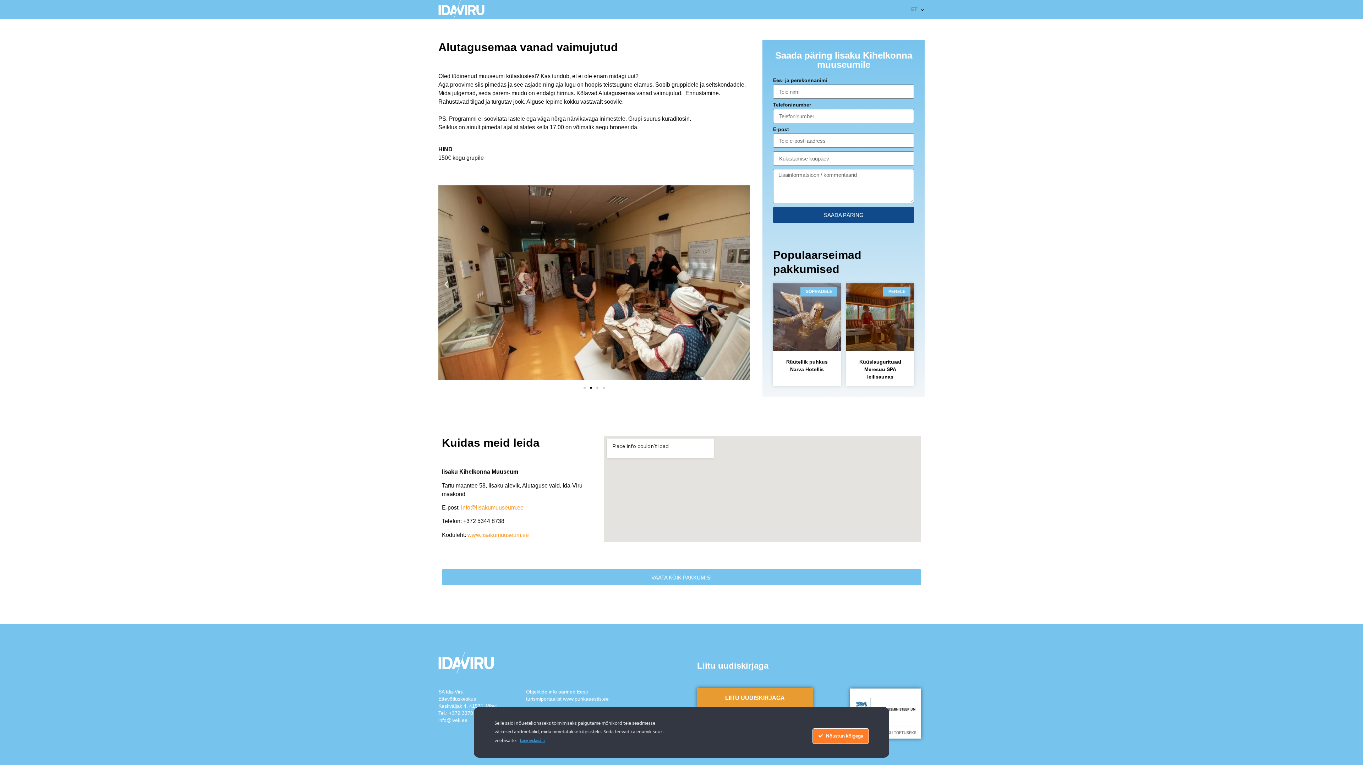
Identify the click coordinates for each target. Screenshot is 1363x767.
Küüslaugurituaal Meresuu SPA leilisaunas (880, 369)
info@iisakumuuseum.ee (492, 508)
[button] (446, 283)
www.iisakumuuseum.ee (498, 535)
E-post (781, 129)
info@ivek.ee (452, 720)
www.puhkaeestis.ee (586, 699)
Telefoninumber (792, 105)
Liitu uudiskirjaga (755, 698)
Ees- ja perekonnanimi (800, 80)
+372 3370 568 (466, 713)
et (914, 9)
